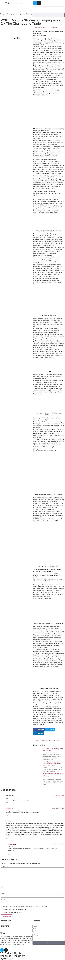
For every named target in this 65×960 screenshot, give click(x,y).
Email (3, 893)
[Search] (64, 15)
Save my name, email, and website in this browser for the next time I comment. (26, 906)
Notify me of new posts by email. (12, 912)
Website (3, 899)
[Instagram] (39, 3)
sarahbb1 (10, 844)
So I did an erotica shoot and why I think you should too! (52, 763)
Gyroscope (6, 958)
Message (35, 933)
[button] (48, 6)
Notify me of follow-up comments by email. (15, 909)
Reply (7, 802)
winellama (8, 808)
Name (3, 887)
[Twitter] (35, 3)
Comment (4, 866)
